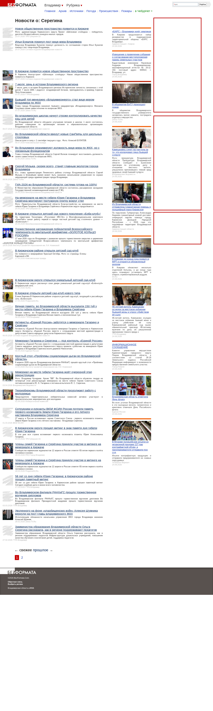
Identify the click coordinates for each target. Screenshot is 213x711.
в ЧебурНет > (143, 11)
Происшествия (108, 11)
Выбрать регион (15, 584)
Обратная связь (15, 582)
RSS (32, 588)
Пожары (126, 11)
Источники (76, 11)
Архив (63, 11)
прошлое (40, 550)
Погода (91, 11)
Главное (50, 11)
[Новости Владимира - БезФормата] (18, 4)
